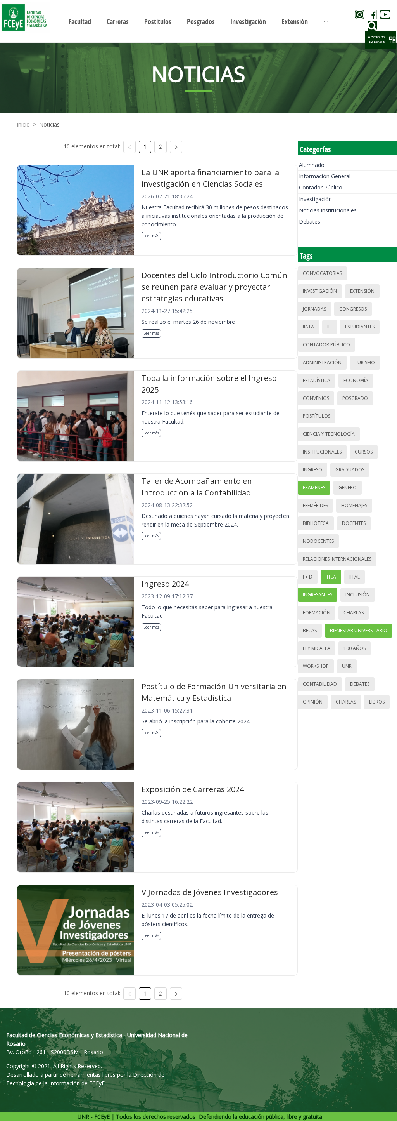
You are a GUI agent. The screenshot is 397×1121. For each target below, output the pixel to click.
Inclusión (357, 594)
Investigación (315, 199)
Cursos (364, 451)
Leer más (151, 235)
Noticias (49, 124)
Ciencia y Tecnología (329, 434)
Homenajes (354, 505)
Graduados (349, 469)
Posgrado (355, 398)
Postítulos (316, 416)
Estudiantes (360, 326)
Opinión (313, 702)
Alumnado (312, 165)
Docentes (354, 523)
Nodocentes (318, 541)
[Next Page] (176, 147)
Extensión (362, 291)
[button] (380, 40)
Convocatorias (322, 273)
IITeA (331, 577)
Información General (324, 176)
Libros (377, 702)
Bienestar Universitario (358, 630)
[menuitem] (80, 21)
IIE (329, 326)
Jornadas (314, 309)
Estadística (316, 380)
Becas (310, 630)
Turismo (365, 362)
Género (347, 487)
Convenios (316, 398)
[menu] (198, 21)
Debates (309, 221)
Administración (322, 362)
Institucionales (322, 451)
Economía (355, 380)
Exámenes (314, 487)
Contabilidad (320, 684)
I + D (307, 577)
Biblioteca (316, 523)
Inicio (23, 124)
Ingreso (312, 469)
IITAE (354, 577)
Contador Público (320, 187)
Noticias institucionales (328, 210)
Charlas (353, 612)
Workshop (316, 666)
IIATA (308, 326)
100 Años (354, 648)
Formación (316, 612)
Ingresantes (317, 594)
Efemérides (315, 505)
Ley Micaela (316, 648)
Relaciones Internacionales (337, 559)
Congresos (353, 309)
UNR (347, 666)
